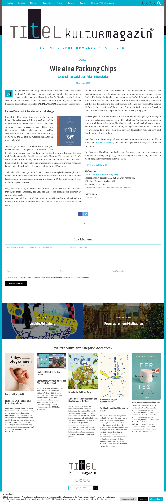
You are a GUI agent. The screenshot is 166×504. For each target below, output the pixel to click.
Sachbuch (83, 60)
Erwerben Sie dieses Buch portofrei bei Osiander (108, 187)
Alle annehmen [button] (156, 499)
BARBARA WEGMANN (96, 165)
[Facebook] (142, 3)
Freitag (59, 3)
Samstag (71, 3)
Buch (83, 223)
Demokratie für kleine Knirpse (80, 392)
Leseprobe (91, 197)
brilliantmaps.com (104, 142)
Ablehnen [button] (143, 499)
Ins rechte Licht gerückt (14, 394)
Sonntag (83, 3)
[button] (95, 488)
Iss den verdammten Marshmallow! (146, 402)
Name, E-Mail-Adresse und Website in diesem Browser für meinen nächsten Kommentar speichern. (49, 277)
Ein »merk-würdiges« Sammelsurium (108, 400)
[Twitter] (146, 3)
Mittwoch (33, 3)
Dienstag (21, 3)
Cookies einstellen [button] (128, 499)
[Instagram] (150, 3)
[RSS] (154, 3)
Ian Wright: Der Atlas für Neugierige (102, 174)
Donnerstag (47, 3)
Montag (10, 3)
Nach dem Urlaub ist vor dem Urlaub (48, 373)
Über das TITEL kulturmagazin (102, 3)
